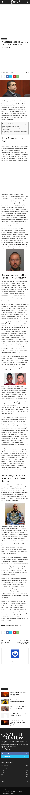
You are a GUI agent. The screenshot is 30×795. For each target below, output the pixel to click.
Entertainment (4, 38)
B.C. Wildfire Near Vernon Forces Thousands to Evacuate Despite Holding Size (18, 722)
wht (20, 625)
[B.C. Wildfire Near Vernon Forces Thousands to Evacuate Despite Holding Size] (5, 722)
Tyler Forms (5, 72)
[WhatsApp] (17, 76)
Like (27, 753)
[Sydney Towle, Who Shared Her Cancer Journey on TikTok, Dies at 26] (5, 708)
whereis (16, 625)
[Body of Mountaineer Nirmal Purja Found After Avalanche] (5, 715)
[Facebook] (7, 76)
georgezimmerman (10, 625)
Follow (26, 756)
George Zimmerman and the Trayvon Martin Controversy (14, 128)
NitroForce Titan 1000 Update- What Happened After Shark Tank (23, 642)
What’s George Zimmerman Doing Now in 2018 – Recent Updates (15, 132)
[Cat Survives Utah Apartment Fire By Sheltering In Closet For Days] (5, 701)
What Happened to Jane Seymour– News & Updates (7, 642)
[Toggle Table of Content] (25, 124)
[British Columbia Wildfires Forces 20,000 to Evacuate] (5, 694)
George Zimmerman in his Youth (11, 126)
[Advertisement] (15, 20)
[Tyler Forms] (15, 653)
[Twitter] (10, 76)
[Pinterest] (14, 76)
